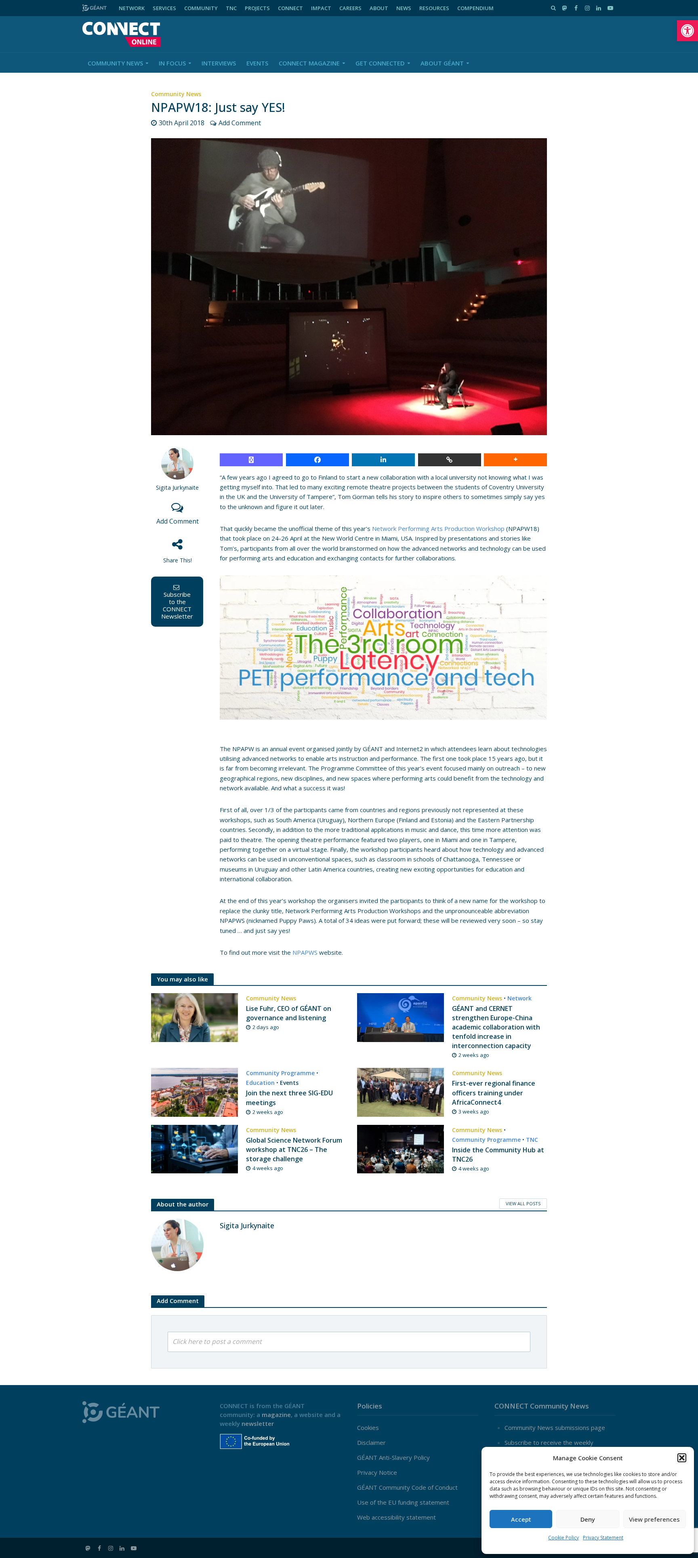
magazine (276, 1415)
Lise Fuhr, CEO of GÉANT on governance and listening (288, 1013)
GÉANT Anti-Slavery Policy (393, 1457)
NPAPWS (304, 952)
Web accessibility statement (396, 1517)
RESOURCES (434, 8)
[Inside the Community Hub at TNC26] (400, 1148)
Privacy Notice (377, 1472)
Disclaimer (371, 1442)
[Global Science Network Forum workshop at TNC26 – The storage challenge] (194, 1148)
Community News (115, 63)
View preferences (654, 1519)
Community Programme (280, 1073)
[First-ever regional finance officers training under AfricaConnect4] (400, 1092)
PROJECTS (257, 8)
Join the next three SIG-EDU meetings (289, 1097)
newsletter (258, 1423)
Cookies (368, 1427)
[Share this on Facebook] (317, 459)
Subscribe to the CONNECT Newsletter (177, 605)
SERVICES (164, 8)
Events (257, 63)
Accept (521, 1519)
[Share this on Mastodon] (251, 459)
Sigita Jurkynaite (177, 487)
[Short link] (449, 459)
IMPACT (321, 8)
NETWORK (132, 8)
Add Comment (240, 122)
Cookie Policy (563, 1537)
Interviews (219, 63)
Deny (587, 1519)
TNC (231, 8)
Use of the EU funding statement (403, 1502)
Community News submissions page (555, 1427)
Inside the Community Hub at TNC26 (498, 1154)
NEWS (403, 8)
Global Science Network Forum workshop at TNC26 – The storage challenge (294, 1149)
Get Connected (380, 63)
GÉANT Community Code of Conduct (407, 1487)
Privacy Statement (603, 1537)
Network (519, 998)
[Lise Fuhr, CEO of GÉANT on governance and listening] (194, 1017)
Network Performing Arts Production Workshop (438, 528)
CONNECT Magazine (309, 63)
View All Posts (523, 1203)
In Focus (172, 63)
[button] (687, 30)
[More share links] (515, 459)
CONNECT (290, 8)
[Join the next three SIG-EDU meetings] (194, 1092)
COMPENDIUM (475, 8)
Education (260, 1082)
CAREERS (350, 8)
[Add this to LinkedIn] (383, 459)
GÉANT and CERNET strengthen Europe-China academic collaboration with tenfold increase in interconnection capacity (496, 1027)
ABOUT (379, 8)
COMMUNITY (201, 8)
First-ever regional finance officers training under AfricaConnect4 (493, 1092)
